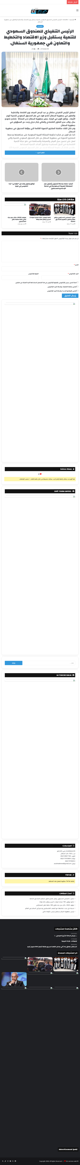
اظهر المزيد (40, 152)
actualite (65, 19)
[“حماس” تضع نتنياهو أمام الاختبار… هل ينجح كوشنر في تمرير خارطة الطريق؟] (14, 979)
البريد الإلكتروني (73, 273)
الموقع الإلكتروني (33, 273)
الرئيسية (72, 19)
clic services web (71, 1161)
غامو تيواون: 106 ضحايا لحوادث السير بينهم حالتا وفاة (40, 218)
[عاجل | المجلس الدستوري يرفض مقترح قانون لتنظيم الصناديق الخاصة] (64, 209)
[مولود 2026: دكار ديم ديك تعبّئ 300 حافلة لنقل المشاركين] (15, 209)
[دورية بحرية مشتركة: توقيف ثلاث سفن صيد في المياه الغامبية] (14, 994)
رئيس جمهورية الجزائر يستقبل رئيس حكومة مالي (58, 911)
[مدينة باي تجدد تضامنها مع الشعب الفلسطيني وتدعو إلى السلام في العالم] (14, 964)
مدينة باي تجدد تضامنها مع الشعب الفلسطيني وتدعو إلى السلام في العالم (49, 908)
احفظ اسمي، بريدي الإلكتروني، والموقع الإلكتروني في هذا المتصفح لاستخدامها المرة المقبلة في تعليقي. (46, 282)
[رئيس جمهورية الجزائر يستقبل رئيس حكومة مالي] (40, 979)
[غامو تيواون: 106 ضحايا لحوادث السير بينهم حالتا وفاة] (40, 209)
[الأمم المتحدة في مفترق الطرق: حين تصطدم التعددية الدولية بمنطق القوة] (40, 994)
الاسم (76, 265)
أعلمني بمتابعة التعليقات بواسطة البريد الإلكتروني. (62, 286)
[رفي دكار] (40, 10)
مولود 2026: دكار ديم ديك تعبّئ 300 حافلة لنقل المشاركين (17, 219)
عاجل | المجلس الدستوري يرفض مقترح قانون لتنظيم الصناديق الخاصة (64, 219)
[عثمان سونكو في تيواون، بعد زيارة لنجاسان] (65, 1065)
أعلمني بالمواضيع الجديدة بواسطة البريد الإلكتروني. (62, 291)
